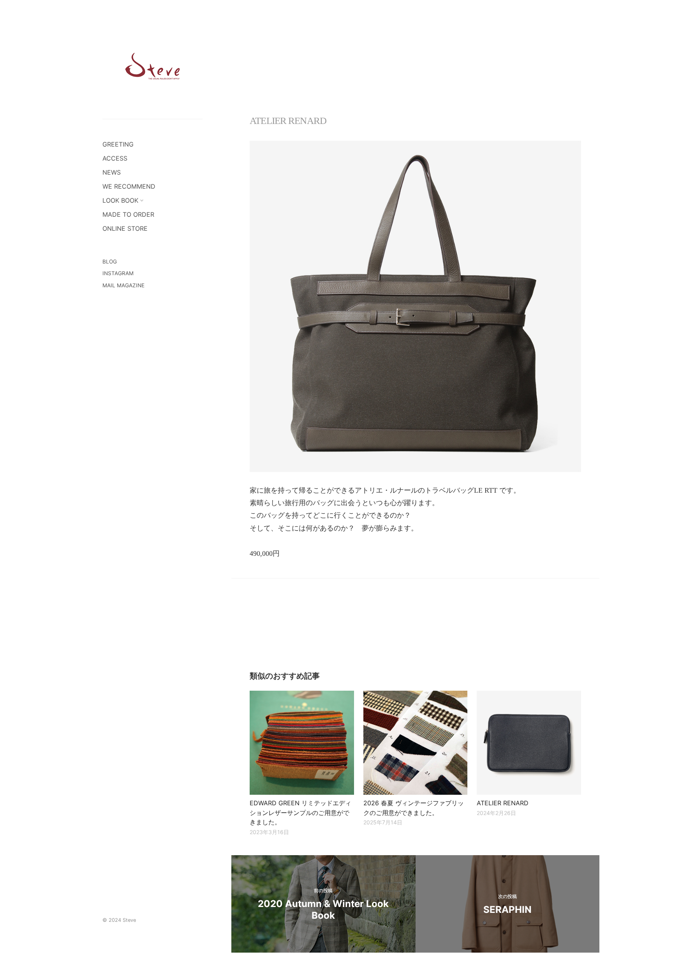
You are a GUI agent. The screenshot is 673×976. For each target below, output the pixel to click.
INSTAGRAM (118, 273)
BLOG (109, 261)
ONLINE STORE (125, 228)
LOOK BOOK (120, 200)
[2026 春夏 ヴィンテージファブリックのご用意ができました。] (415, 743)
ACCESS (114, 158)
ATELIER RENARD (503, 803)
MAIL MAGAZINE (123, 285)
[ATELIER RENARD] (529, 743)
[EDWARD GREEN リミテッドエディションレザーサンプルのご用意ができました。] (302, 743)
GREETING (118, 144)
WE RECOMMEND (128, 186)
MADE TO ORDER (128, 214)
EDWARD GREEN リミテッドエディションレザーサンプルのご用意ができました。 (300, 812)
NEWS (111, 172)
